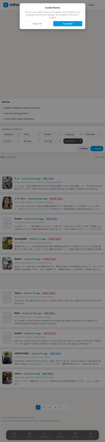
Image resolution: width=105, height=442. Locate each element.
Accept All (67, 24)
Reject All (37, 24)
